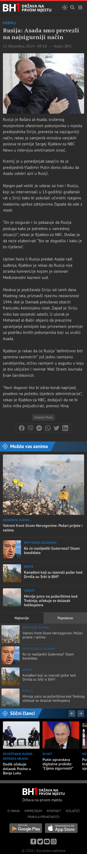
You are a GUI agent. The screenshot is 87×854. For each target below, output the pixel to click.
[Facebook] (33, 841)
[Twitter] (40, 841)
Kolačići (73, 811)
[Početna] (27, 7)
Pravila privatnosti (44, 817)
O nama (13, 811)
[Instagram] (54, 841)
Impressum (33, 811)
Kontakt (54, 811)
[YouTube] (47, 841)
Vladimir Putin (43, 417)
